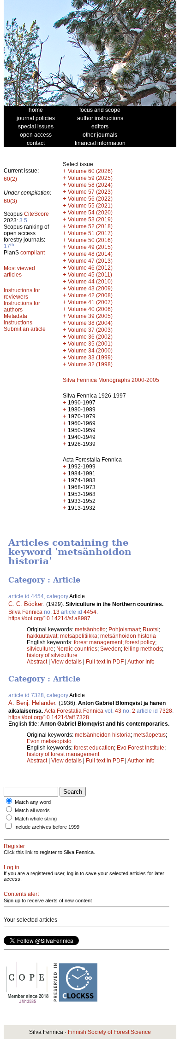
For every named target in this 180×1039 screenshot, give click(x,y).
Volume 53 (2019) (90, 219)
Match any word (33, 802)
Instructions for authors (22, 306)
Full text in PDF (105, 661)
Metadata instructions (18, 319)
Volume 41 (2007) (90, 302)
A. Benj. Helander (31, 702)
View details (67, 661)
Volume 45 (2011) (90, 274)
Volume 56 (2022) (90, 199)
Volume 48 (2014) (90, 254)
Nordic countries (76, 649)
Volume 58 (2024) (90, 185)
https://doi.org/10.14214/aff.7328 (48, 717)
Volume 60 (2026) (90, 171)
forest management (98, 642)
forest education (94, 748)
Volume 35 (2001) (90, 344)
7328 (165, 711)
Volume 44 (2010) (90, 281)
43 (118, 711)
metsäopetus (149, 735)
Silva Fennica (25, 612)
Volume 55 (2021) (90, 205)
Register (14, 846)
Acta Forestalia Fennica (73, 711)
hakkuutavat (42, 636)
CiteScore (36, 214)
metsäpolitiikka (78, 636)
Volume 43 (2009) (90, 288)
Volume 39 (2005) (90, 316)
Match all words (32, 810)
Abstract (37, 661)
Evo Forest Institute (140, 748)
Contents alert (21, 894)
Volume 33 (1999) (90, 357)
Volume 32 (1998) (90, 364)
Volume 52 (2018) (90, 226)
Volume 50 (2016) (90, 240)
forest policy (140, 642)
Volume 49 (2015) (90, 247)
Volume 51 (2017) (90, 233)
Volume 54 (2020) (90, 212)
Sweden (110, 649)
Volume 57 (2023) (90, 192)
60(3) (10, 201)
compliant (32, 252)
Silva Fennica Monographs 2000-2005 (111, 380)
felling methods (143, 649)
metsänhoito (90, 629)
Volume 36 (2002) (90, 337)
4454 (90, 612)
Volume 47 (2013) (90, 261)
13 (56, 612)
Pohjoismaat (124, 629)
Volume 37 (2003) (90, 330)
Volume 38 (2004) (90, 323)
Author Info (141, 661)
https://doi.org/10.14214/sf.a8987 (49, 618)
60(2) (10, 179)
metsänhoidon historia (128, 636)
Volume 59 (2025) (90, 178)
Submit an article (25, 329)
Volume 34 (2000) (90, 350)
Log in (11, 867)
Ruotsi (151, 629)
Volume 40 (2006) (90, 309)
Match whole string (36, 818)
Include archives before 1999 (46, 827)
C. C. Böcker (25, 603)
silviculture (40, 649)
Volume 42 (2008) (90, 295)
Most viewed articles (19, 271)
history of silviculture (52, 655)
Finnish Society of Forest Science (109, 1032)
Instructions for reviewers (22, 293)
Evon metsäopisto (49, 741)
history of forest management (63, 754)
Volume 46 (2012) (90, 268)
